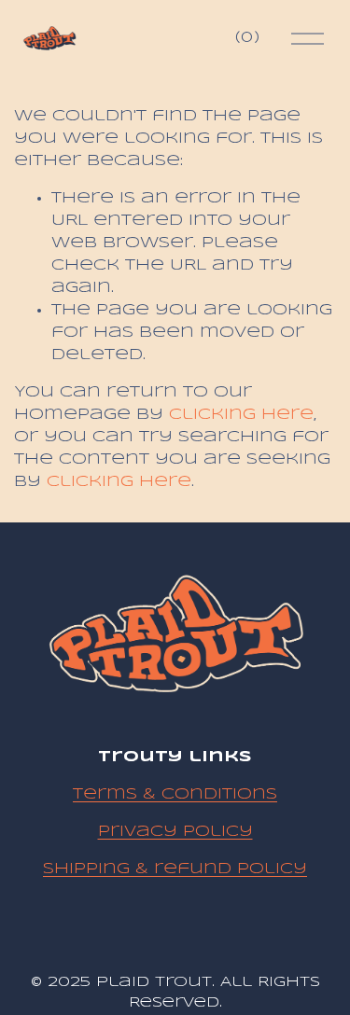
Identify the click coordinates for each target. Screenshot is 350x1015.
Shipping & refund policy (175, 869)
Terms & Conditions (175, 794)
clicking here (241, 415)
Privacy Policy (175, 832)
